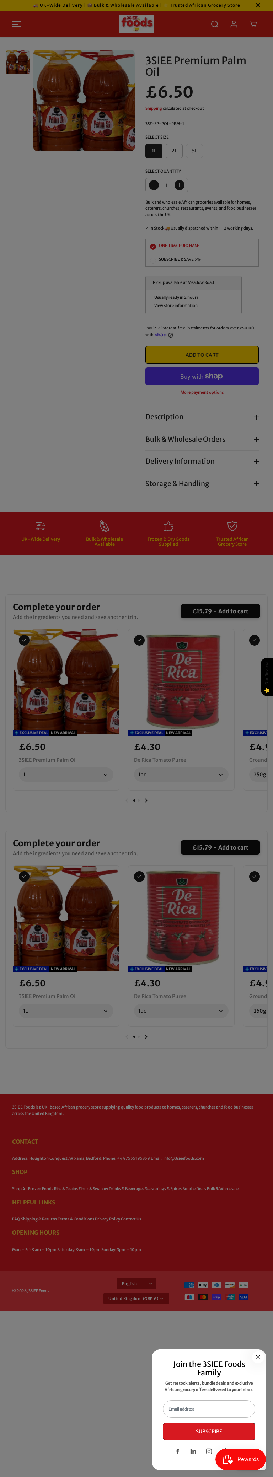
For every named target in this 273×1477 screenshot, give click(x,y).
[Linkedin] (193, 1451)
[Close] (258, 1357)
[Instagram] (209, 1451)
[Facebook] (178, 1451)
